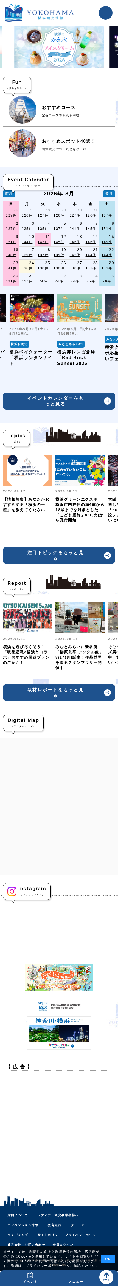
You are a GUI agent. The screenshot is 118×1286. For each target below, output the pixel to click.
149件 (107, 242)
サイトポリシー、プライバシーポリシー (68, 1234)
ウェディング (18, 1234)
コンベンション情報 (23, 1225)
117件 (27, 281)
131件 (91, 268)
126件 (27, 215)
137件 (107, 215)
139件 (27, 255)
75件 (91, 281)
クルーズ (78, 1225)
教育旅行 (54, 1225)
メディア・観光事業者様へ (58, 1215)
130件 (43, 268)
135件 (27, 229)
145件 (91, 229)
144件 (27, 242)
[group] (31, 330)
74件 (43, 281)
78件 (107, 281)
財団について (18, 1215)
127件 (43, 215)
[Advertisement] (59, 1133)
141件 (75, 229)
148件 (11, 255)
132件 (107, 268)
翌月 (109, 193)
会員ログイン (63, 1244)
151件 (107, 229)
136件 (27, 268)
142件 (75, 255)
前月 (9, 193)
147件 (43, 242)
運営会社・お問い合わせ (27, 1244)
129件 (11, 215)
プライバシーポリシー (44, 1266)
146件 (75, 242)
